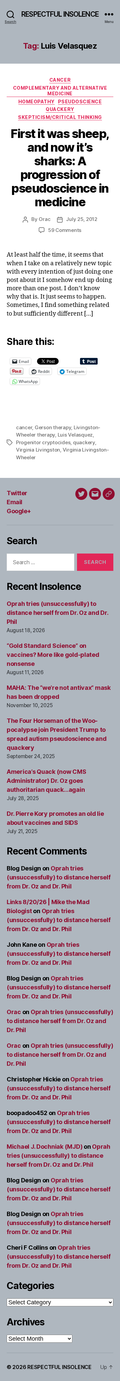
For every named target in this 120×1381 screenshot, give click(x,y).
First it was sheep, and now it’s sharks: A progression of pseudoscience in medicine (60, 167)
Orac (44, 219)
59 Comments (64, 230)
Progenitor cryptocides (43, 442)
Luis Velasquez (75, 435)
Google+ (19, 511)
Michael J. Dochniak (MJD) (44, 1146)
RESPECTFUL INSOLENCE (60, 14)
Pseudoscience (80, 101)
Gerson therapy (53, 427)
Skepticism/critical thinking (60, 117)
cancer (24, 427)
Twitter (17, 493)
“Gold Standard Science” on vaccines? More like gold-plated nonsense (53, 654)
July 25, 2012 (81, 219)
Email (14, 502)
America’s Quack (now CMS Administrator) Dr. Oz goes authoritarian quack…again (46, 780)
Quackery (60, 109)
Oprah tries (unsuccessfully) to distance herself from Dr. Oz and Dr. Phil (57, 612)
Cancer (60, 80)
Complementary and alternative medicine (60, 91)
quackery (84, 442)
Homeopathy (36, 101)
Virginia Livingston (38, 450)
